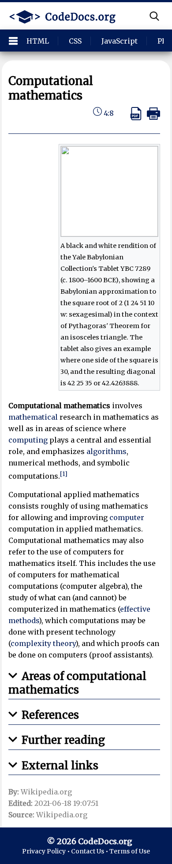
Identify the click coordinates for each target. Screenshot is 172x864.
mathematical (33, 417)
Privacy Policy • (46, 851)
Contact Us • (90, 851)
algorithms (106, 451)
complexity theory (43, 643)
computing (28, 440)
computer (126, 517)
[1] (63, 474)
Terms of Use (129, 851)
